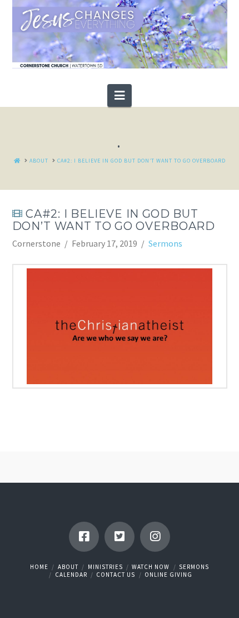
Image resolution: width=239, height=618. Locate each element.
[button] (119, 95)
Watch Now (151, 567)
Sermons (165, 243)
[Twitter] (119, 537)
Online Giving (168, 574)
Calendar (71, 574)
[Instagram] (155, 537)
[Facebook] (84, 537)
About (68, 567)
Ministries (105, 567)
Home (39, 567)
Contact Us (115, 574)
